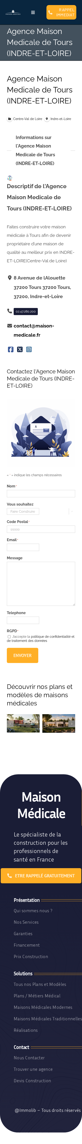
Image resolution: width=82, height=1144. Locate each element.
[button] (10, 723)
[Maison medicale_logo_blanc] (13, 11)
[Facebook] (11, 349)
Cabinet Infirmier (23, 730)
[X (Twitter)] (20, 349)
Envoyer (22, 655)
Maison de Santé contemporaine (59, 728)
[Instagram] (29, 349)
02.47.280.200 (26, 311)
